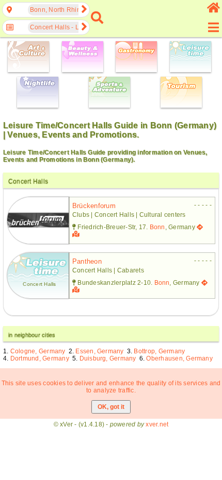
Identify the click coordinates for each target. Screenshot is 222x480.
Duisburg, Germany (108, 358)
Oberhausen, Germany (179, 358)
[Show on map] (77, 234)
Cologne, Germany (38, 351)
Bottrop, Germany (159, 351)
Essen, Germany (99, 351)
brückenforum (94, 206)
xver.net (157, 424)
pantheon (87, 261)
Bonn (157, 227)
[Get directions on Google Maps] (200, 227)
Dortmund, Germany (39, 358)
